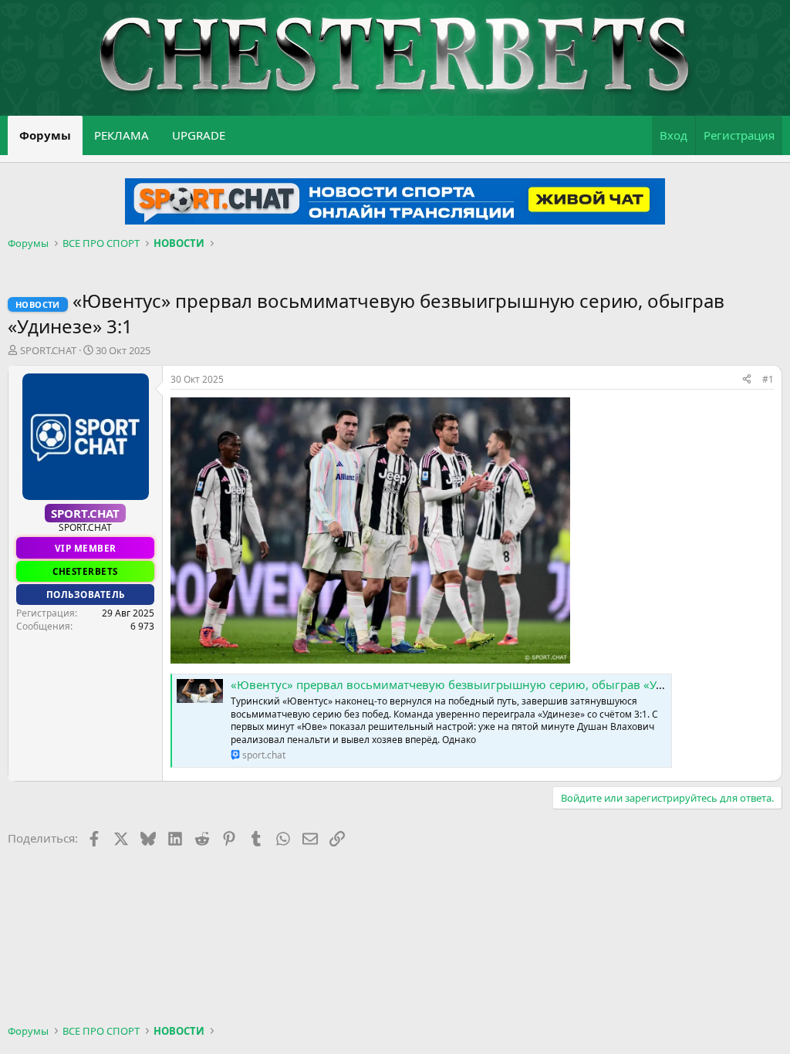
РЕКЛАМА (121, 135)
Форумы (45, 135)
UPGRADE (198, 135)
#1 (768, 379)
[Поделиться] (747, 380)
